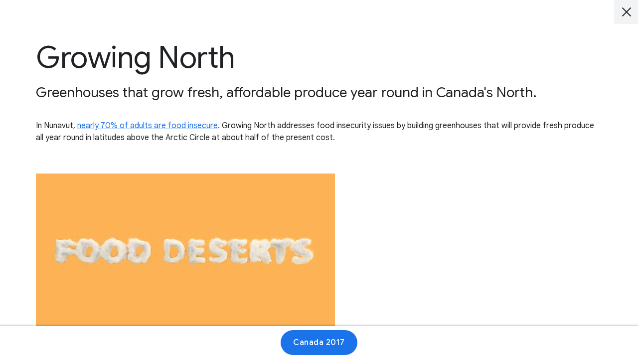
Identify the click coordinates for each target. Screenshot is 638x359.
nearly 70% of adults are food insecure (147, 126)
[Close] (626, 12)
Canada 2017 (319, 343)
